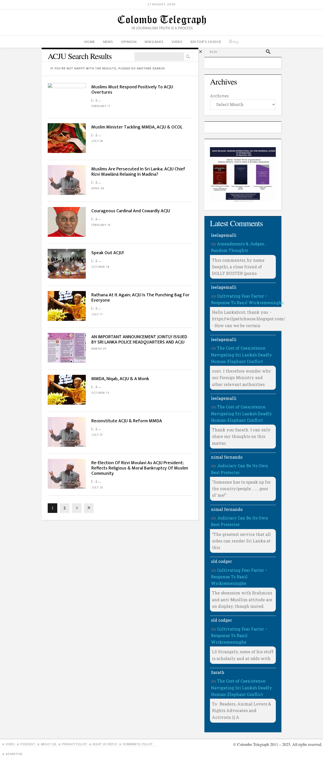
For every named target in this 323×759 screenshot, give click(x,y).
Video (10, 744)
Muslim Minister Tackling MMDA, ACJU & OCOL (136, 127)
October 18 (100, 267)
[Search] (188, 56)
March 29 (98, 348)
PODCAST (27, 744)
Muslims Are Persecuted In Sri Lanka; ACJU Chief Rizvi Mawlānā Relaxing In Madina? (138, 171)
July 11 (97, 314)
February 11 (101, 106)
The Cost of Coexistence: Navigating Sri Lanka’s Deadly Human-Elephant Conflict (241, 354)
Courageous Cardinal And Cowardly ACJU (130, 211)
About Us (49, 744)
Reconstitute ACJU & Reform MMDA (126, 421)
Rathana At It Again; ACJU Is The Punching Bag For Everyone (140, 297)
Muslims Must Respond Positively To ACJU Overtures (132, 89)
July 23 (97, 487)
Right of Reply (105, 744)
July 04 (97, 141)
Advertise (14, 754)
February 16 (101, 225)
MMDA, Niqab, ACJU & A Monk (120, 379)
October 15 (100, 393)
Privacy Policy (74, 744)
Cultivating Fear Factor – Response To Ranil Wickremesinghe (239, 576)
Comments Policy (137, 744)
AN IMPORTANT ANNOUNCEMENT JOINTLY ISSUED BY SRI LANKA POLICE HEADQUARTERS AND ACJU (139, 339)
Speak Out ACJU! (107, 253)
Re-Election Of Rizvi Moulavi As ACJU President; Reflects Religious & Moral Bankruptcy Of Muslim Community (139, 468)
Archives (219, 95)
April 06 (97, 188)
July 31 (97, 434)
